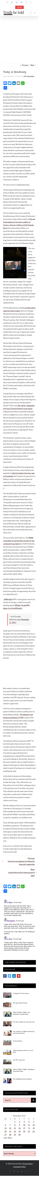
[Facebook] (5, 976)
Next (32, 65)
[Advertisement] (19, 37)
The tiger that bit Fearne (20, 1003)
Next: (21, 872)
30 (20, 1135)
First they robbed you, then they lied (23, 1022)
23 (20, 1131)
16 (20, 1128)
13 (5, 1128)
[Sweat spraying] (7, 1043)
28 (10, 1135)
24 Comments (29, 76)
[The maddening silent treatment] (7, 1081)
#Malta (18, 605)
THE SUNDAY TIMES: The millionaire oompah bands (21, 1013)
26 (34, 1131)
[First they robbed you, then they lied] (7, 1024)
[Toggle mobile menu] (35, 13)
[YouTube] (18, 976)
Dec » (10, 1138)
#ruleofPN (25, 605)
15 (15, 1128)
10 (24, 1125)
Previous (25, 65)
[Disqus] (19, 925)
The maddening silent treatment (22, 1079)
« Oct (5, 1138)
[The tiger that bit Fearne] (7, 1005)
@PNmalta (8, 599)
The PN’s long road (19, 1060)
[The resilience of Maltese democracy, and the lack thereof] (7, 1034)
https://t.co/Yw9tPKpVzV (12, 608)
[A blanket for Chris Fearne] (7, 996)
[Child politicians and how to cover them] (7, 1053)
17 (24, 1128)
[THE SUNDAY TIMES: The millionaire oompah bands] (7, 1015)
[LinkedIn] (14, 976)
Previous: (21, 861)
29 (15, 1135)
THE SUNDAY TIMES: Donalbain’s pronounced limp (24, 1070)
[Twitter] (9, 976)
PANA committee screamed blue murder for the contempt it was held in (18, 541)
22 (15, 1131)
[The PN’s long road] (7, 1062)
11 (29, 1125)
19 (34, 1128)
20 (5, 1131)
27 (5, 1135)
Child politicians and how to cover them (23, 1051)
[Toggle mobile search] (31, 13)
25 (29, 1131)
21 (10, 1131)
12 (34, 1125)
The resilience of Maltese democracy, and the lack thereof (24, 1032)
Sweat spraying (17, 1041)
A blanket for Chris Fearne (21, 993)
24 (24, 1131)
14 (10, 1128)
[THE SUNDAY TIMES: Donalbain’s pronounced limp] (7, 1072)
